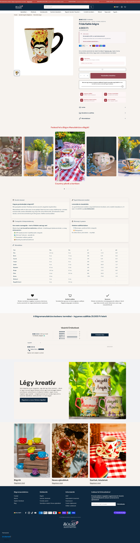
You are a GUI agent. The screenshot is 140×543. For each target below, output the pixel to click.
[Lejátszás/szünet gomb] (57, 134)
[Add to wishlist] (102, 69)
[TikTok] (32, 513)
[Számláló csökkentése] (80, 75)
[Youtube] (35, 513)
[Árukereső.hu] (6, 537)
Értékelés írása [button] (100, 335)
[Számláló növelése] (87, 75)
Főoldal (15, 15)
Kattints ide (108, 51)
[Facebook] (26, 513)
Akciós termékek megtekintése (91, 41)
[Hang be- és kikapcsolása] (82, 178)
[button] (68, 7)
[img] (31, 347)
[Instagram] (29, 513)
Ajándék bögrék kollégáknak (25, 15)
